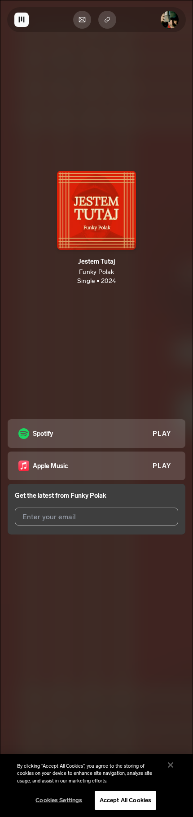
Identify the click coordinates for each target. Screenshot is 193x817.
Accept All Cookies (125, 800)
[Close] (170, 765)
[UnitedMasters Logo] (21, 20)
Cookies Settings (58, 800)
